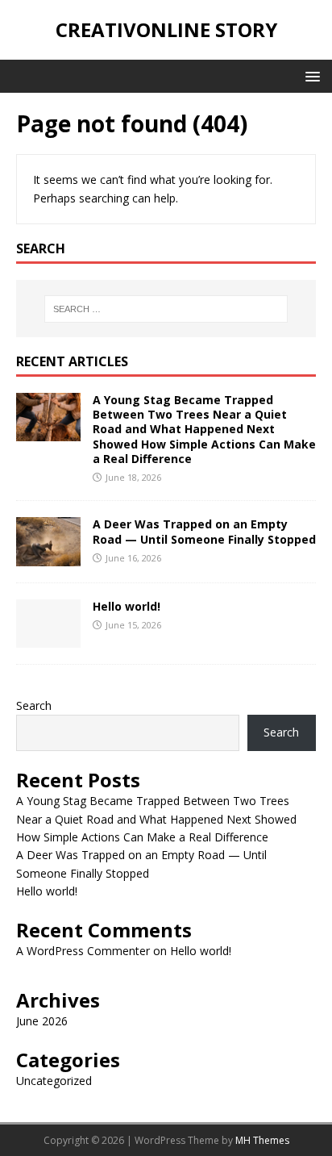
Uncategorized (54, 1080)
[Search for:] (166, 309)
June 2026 (42, 1021)
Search (34, 705)
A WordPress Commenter (83, 950)
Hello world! (126, 606)
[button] (310, 75)
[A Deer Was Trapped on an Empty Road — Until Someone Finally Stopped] (48, 556)
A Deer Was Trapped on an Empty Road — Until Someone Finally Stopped (204, 531)
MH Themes (262, 1140)
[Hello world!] (48, 637)
